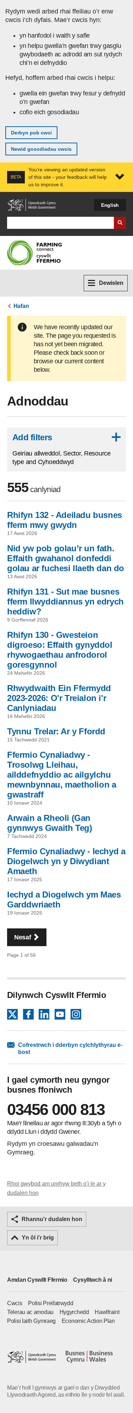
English (110, 205)
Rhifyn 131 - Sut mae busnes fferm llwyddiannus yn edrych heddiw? (65, 601)
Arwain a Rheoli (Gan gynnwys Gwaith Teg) (49, 823)
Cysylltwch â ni (92, 1280)
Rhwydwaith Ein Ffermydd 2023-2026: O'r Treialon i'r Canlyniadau (59, 698)
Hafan (21, 306)
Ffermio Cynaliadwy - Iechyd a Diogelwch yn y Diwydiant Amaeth (66, 861)
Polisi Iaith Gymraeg (31, 1321)
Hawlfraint (107, 1312)
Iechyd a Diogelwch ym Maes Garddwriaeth (64, 899)
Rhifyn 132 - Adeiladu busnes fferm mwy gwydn (64, 520)
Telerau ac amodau (30, 1312)
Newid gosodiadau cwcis (41, 149)
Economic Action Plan (88, 1321)
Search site (120, 223)
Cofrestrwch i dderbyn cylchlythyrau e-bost (70, 1048)
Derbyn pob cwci (31, 133)
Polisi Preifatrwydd (50, 1303)
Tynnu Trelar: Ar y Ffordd (56, 731)
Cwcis (14, 1303)
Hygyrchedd (74, 1312)
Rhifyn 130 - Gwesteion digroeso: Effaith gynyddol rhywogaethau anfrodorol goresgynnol (59, 649)
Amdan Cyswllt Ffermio (37, 1280)
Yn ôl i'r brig (38, 1238)
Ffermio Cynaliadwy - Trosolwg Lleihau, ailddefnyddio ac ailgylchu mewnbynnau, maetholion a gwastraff (61, 774)
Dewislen (111, 283)
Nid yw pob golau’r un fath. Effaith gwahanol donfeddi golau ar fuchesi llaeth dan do (65, 558)
